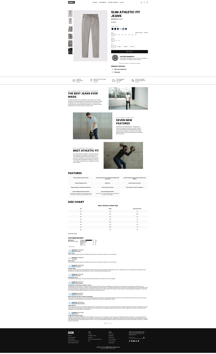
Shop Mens (94, 2)
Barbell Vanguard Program (73, 342)
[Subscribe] (144, 337)
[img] (74, 250)
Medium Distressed (126, 29)
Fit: (112, 43)
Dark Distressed (118, 29)
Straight (119, 46)
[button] (114, 19)
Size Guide (90, 337)
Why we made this (120, 69)
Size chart (146, 32)
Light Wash (120, 29)
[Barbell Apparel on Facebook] (131, 341)
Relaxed (126, 46)
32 (122, 34)
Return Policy (111, 333)
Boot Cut (132, 46)
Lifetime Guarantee (72, 337)
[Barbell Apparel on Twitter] (136, 341)
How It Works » (137, 59)
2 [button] (106, 323)
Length (112, 38)
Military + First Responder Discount (95, 339)
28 (116, 34)
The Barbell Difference (113, 2)
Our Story (70, 335)
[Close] (90, 35)
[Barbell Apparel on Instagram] (129, 341)
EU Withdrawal (111, 342)
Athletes (122, 2)
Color (114, 26)
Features (117, 72)
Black (112, 29)
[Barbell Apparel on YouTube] (134, 341)
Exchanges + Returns (92, 335)
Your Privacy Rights (112, 339)
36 (129, 34)
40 (135, 34)
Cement (123, 29)
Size (112, 32)
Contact (90, 333)
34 (125, 34)
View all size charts (72, 233)
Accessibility (111, 335)
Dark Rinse (115, 29)
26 (112, 34)
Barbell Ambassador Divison (73, 340)
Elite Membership (102, 2)
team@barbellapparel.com (111, 347)
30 (119, 34)
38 (132, 34)
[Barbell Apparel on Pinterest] (138, 341)
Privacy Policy (111, 337)
